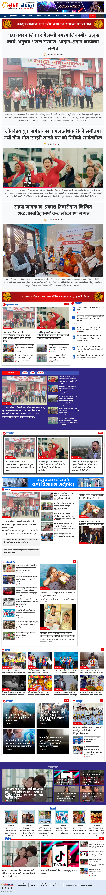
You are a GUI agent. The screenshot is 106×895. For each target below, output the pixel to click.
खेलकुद (39, 15)
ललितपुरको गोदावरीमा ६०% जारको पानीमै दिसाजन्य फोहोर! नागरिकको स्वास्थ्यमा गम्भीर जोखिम (52, 716)
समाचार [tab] (11, 372)
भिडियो (64, 15)
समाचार (23, 15)
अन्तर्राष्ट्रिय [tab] (40, 373)
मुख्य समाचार (13, 15)
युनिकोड (71, 15)
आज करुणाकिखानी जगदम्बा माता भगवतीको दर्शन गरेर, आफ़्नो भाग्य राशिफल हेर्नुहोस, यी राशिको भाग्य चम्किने (87, 339)
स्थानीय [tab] (25, 373)
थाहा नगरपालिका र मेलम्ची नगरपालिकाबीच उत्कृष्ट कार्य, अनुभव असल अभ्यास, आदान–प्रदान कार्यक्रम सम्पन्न (53, 42)
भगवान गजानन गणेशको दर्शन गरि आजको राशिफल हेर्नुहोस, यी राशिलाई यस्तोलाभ (88, 329)
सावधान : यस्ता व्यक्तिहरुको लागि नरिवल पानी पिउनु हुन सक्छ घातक (18, 718)
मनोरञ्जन (47, 15)
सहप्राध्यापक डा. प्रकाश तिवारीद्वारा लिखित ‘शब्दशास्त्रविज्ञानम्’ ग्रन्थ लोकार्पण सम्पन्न (53, 210)
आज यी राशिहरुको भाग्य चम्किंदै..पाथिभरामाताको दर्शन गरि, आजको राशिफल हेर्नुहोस (90, 357)
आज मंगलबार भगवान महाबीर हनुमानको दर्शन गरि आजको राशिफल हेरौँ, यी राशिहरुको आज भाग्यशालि (88, 319)
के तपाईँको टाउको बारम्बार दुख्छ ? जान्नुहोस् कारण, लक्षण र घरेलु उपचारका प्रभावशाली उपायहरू (51, 742)
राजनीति (30, 15)
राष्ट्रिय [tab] (32, 373)
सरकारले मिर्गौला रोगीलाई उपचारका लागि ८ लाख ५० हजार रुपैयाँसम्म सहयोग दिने (19, 743)
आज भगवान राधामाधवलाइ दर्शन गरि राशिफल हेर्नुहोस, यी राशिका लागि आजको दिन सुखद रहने (90, 349)
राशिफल (56, 15)
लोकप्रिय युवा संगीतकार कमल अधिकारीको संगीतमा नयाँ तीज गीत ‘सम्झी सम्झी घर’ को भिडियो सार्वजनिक (53, 134)
